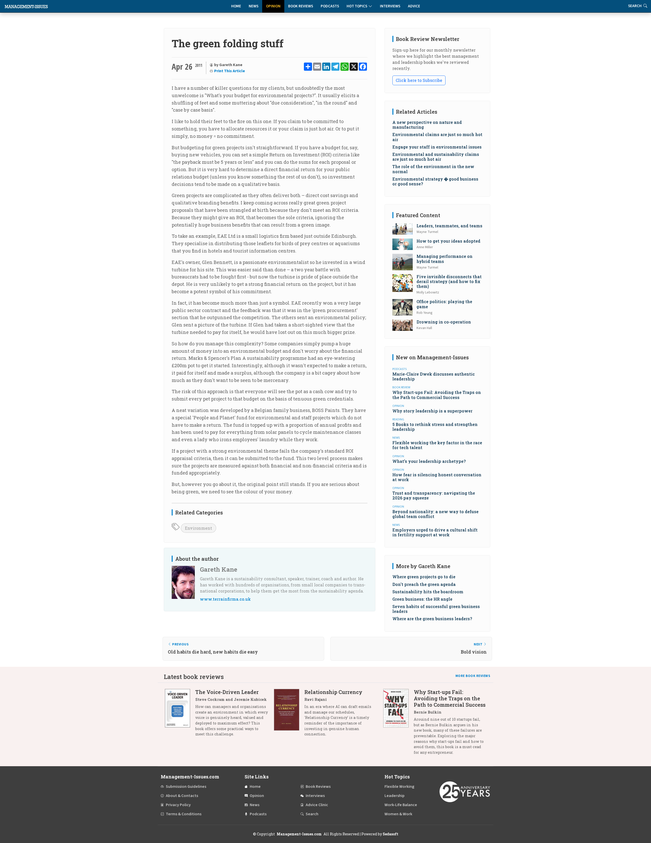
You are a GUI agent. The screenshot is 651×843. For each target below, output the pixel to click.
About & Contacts (182, 796)
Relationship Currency (333, 692)
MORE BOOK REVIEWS (473, 676)
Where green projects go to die (423, 576)
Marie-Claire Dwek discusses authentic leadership (433, 376)
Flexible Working (399, 787)
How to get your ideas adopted (448, 241)
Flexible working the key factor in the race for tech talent (437, 445)
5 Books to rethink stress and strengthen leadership (435, 427)
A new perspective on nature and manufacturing (427, 125)
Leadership (394, 796)
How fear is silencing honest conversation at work (436, 477)
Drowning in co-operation (444, 321)
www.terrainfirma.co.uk (225, 599)
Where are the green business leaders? (432, 618)
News (253, 6)
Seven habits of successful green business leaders (436, 609)
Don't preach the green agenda (424, 584)
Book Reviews (300, 6)
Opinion (273, 6)
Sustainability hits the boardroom (427, 591)
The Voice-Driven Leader (227, 692)
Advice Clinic (317, 805)
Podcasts (330, 6)
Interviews (390, 6)
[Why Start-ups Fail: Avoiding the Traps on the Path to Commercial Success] (398, 724)
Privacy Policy (178, 805)
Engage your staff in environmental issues (437, 147)
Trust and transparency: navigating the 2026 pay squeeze (433, 495)
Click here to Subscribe (419, 80)
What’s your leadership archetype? (429, 461)
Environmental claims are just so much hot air (437, 137)
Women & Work (398, 814)
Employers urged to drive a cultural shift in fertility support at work (435, 532)
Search (312, 814)
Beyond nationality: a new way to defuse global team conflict (435, 514)
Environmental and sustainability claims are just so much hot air (435, 157)
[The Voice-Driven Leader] (180, 715)
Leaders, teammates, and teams (449, 225)
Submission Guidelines (186, 787)
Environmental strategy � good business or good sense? (435, 181)
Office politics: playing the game (444, 304)
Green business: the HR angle (422, 599)
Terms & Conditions (183, 814)
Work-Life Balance (400, 805)
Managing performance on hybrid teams (444, 259)
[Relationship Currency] (289, 715)
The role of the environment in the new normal (433, 169)
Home (236, 6)
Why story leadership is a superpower (432, 410)
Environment (198, 528)
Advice (414, 6)
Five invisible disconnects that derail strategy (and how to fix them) (449, 281)
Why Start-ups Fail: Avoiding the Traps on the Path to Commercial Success (436, 395)
